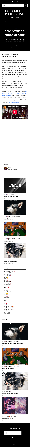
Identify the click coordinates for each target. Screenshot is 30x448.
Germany (6, 290)
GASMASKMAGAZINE (15, 45)
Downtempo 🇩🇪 (7, 281)
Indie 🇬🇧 (15, 28)
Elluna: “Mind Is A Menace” (10, 261)
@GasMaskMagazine (13, 102)
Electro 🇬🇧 (6, 287)
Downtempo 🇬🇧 (7, 283)
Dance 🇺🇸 (6, 280)
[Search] (25, 5)
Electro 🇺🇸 (6, 289)
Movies (5, 300)
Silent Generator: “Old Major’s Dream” (13, 218)
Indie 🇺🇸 (6, 194)
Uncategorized (7, 310)
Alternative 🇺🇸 (7, 275)
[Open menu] (5, 21)
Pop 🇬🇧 (5, 303)
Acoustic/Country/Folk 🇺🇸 (10, 271)
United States (11, 194)
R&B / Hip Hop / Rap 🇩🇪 (9, 306)
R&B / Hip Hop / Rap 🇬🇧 (9, 307)
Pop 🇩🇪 (5, 302)
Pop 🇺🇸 (11, 260)
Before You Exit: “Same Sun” (11, 196)
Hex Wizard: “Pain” (7, 418)
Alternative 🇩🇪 (7, 273)
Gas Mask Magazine (15, 12)
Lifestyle (6, 299)
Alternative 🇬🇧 (7, 274)
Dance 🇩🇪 (6, 277)
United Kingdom (17, 238)
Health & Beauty (7, 291)
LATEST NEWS (11, 216)
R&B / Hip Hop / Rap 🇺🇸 (9, 309)
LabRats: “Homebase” (9, 239)
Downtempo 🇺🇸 (7, 284)
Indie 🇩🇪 (6, 293)
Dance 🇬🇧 (6, 278)
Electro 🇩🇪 (6, 286)
